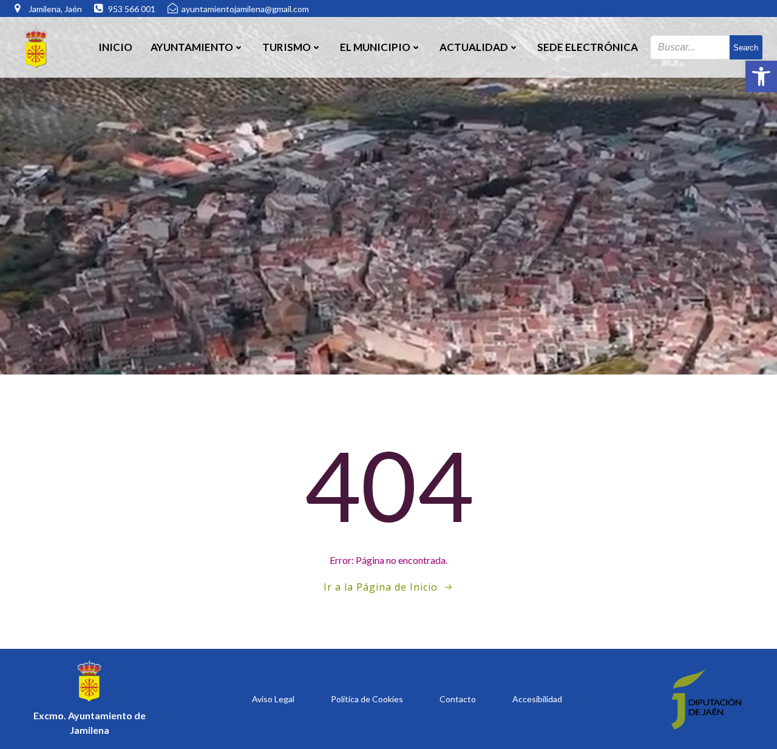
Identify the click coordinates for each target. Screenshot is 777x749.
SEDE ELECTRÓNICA (587, 47)
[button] (761, 76)
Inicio (115, 47)
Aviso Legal (273, 699)
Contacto (457, 699)
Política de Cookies (367, 699)
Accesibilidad (537, 699)
